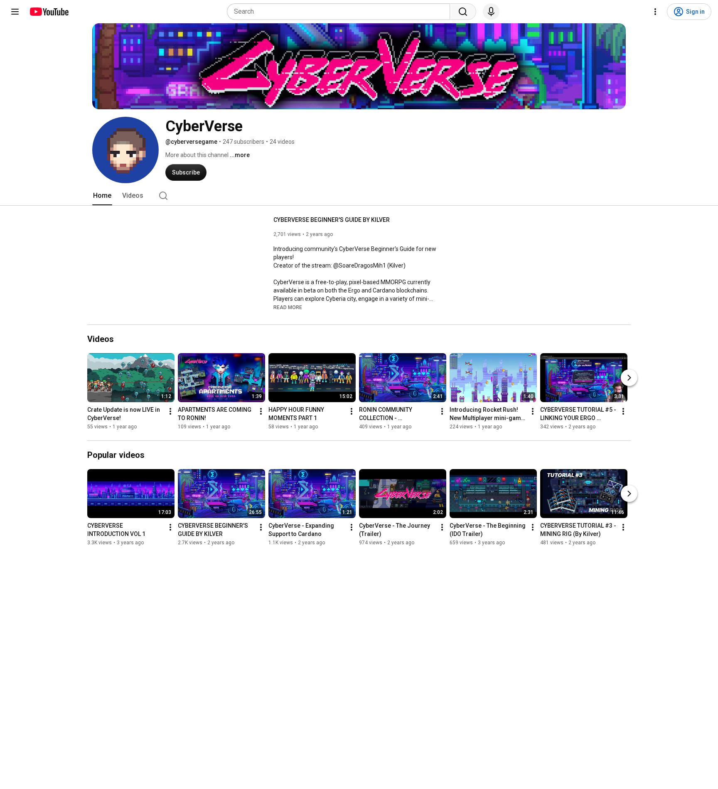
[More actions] (170, 411)
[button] (287, 307)
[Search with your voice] (491, 11)
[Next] (629, 377)
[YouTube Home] (48, 11)
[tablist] (359, 196)
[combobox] (341, 12)
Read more (287, 307)
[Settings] (655, 12)
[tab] (102, 196)
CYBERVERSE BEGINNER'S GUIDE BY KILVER (331, 219)
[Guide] (15, 12)
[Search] (463, 11)
